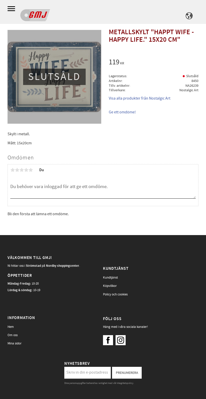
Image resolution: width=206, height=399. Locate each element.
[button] (12, 9)
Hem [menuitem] (11, 327)
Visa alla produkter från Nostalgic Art (139, 98)
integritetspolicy (125, 383)
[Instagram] (122, 339)
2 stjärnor (17, 170)
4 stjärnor (26, 170)
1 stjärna (12, 170)
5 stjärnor (30, 170)
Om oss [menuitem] (13, 335)
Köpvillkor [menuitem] (110, 286)
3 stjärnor (21, 170)
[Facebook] (109, 339)
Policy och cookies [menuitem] (115, 294)
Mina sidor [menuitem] (15, 343)
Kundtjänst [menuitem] (110, 278)
